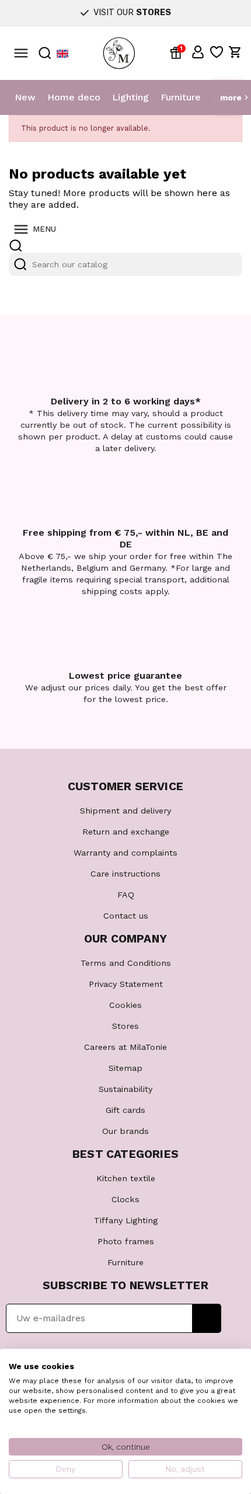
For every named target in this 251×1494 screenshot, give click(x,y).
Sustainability (125, 1089)
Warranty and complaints (125, 852)
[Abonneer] (207, 1318)
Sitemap (125, 1068)
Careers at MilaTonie (125, 1047)
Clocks (125, 1199)
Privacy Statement (126, 984)
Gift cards (125, 1110)
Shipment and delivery (125, 810)
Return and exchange (125, 831)
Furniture (181, 97)
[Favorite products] (217, 52)
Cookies (125, 1005)
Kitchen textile (125, 1178)
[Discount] (178, 52)
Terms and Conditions (126, 963)
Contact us (125, 915)
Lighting (130, 97)
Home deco (73, 97)
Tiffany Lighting (126, 1220)
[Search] (20, 264)
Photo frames (125, 1241)
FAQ (125, 894)
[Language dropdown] (62, 53)
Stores (125, 1026)
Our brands (125, 1131)
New (25, 97)
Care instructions (125, 873)
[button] (198, 52)
